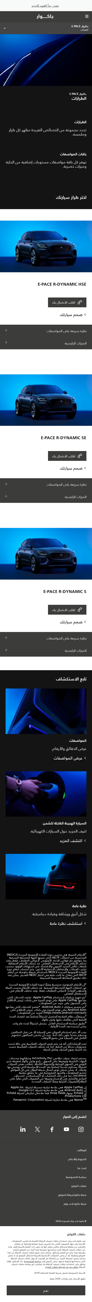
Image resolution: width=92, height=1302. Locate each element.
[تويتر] (37, 1129)
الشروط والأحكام (77, 1159)
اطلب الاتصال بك (63, 302)
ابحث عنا (81, 1168)
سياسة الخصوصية (76, 1177)
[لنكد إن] (22, 1129)
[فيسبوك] (51, 1129)
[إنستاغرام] (80, 1129)
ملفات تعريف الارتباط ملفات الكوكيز (61, 1267)
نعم (45, 1290)
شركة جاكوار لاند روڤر (75, 1204)
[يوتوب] (66, 1129)
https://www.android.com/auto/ (64, 1012)
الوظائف (81, 1150)
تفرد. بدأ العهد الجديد (45, 6)
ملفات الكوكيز (78, 1186)
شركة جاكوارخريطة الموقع (72, 1195)
